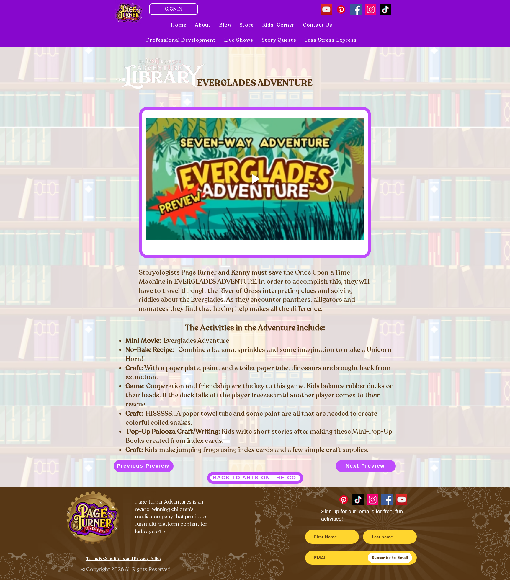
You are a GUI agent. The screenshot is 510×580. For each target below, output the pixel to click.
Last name (381, 525)
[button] (238, 40)
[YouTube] (326, 9)
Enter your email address (337, 546)
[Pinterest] (341, 9)
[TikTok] (385, 9)
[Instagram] (370, 9)
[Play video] (255, 179)
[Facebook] (356, 9)
